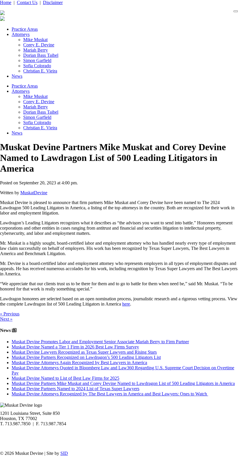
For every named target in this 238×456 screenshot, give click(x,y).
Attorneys (21, 34)
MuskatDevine (33, 192)
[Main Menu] (235, 11)
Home (5, 2)
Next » (6, 319)
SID (64, 453)
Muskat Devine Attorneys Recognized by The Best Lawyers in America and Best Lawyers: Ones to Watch (110, 393)
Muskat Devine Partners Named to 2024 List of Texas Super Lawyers (75, 388)
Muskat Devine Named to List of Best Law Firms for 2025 (65, 378)
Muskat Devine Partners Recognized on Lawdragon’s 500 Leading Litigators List (86, 357)
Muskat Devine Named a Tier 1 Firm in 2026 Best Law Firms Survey (75, 346)
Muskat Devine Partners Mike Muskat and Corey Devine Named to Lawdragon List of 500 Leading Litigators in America (123, 383)
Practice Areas (25, 29)
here (126, 303)
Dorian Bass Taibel (40, 55)
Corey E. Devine (38, 44)
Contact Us (27, 2)
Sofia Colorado (37, 65)
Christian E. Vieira (40, 70)
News (17, 76)
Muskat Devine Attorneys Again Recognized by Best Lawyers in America (79, 362)
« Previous (9, 313)
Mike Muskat (35, 39)
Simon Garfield (37, 60)
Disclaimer (53, 2)
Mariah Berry (35, 50)
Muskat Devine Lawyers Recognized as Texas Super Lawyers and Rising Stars (84, 352)
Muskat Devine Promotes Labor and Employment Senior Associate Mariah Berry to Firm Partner (100, 341)
